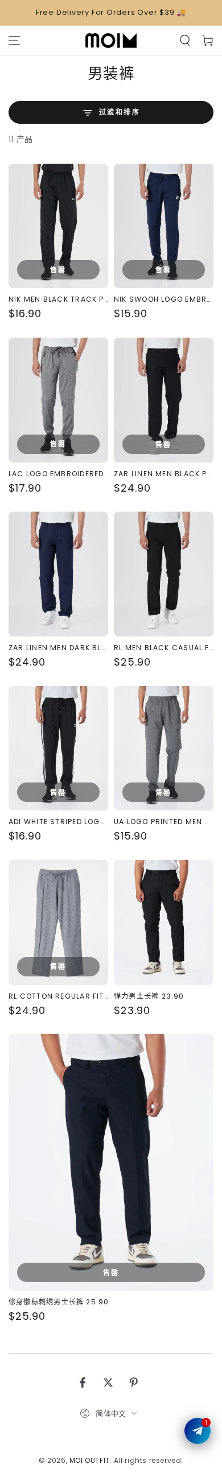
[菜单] (14, 40)
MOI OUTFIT (89, 1460)
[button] (185, 40)
